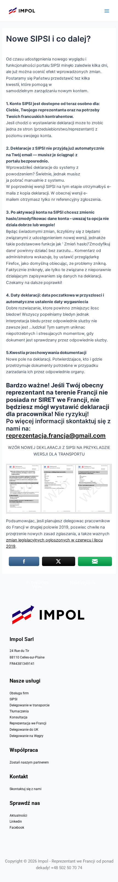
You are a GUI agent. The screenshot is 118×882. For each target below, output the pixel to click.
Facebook (17, 827)
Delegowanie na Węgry (26, 736)
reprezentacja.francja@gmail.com (56, 435)
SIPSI (13, 699)
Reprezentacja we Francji (28, 723)
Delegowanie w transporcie (29, 705)
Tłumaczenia (19, 711)
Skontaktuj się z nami (25, 789)
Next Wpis (82, 583)
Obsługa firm (19, 693)
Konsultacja (18, 717)
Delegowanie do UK (24, 730)
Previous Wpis (37, 585)
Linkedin (16, 821)
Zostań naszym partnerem (29, 762)
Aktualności (18, 815)
